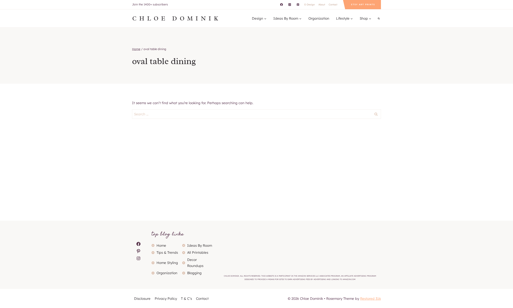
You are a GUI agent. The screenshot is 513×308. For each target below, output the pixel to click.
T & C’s (186, 298)
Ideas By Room (199, 245)
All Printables (197, 252)
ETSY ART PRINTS (363, 4)
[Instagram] (289, 4)
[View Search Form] (379, 18)
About (321, 4)
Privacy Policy (166, 298)
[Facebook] (281, 4)
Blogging (194, 273)
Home (161, 245)
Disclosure (142, 298)
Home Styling (167, 263)
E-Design (309, 4)
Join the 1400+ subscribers (150, 4)
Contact (333, 4)
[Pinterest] (298, 4)
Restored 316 (370, 298)
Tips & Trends (167, 252)
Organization (318, 18)
